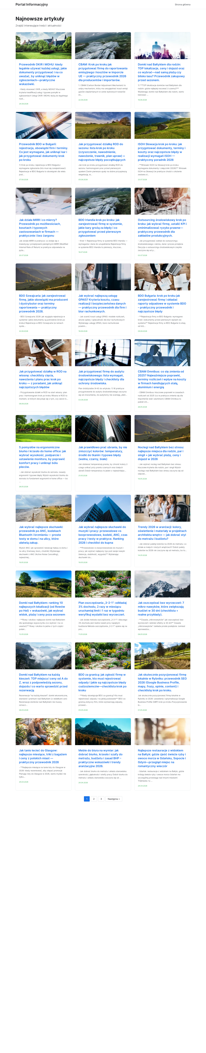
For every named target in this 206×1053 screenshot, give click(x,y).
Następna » (114, 798)
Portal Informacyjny (32, 4)
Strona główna (182, 4)
